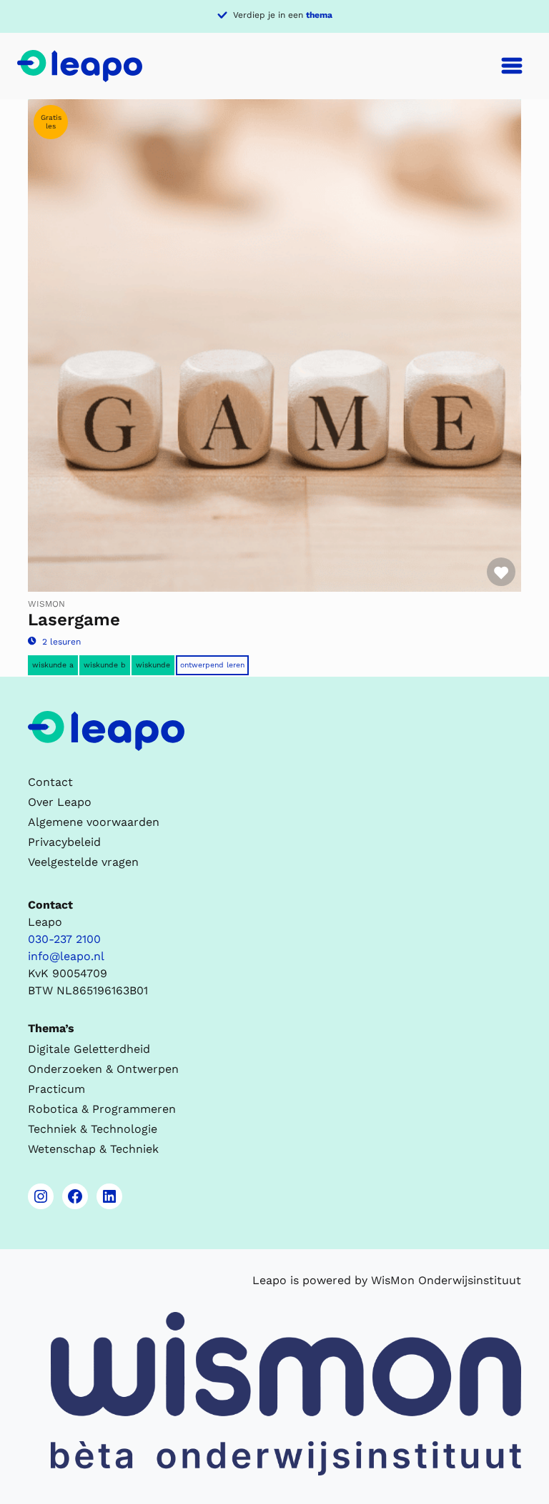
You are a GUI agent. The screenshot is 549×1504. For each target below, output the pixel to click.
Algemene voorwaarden (93, 822)
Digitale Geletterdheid (89, 1049)
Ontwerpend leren (212, 665)
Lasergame (74, 620)
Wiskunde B (105, 665)
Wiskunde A (53, 665)
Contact (50, 782)
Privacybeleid (64, 842)
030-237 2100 (64, 939)
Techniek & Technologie (92, 1129)
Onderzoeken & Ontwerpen (103, 1069)
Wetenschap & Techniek (93, 1149)
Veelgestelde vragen (83, 862)
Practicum (56, 1089)
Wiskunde (153, 665)
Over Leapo (60, 802)
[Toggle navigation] (512, 65)
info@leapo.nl (66, 956)
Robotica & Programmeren (102, 1109)
